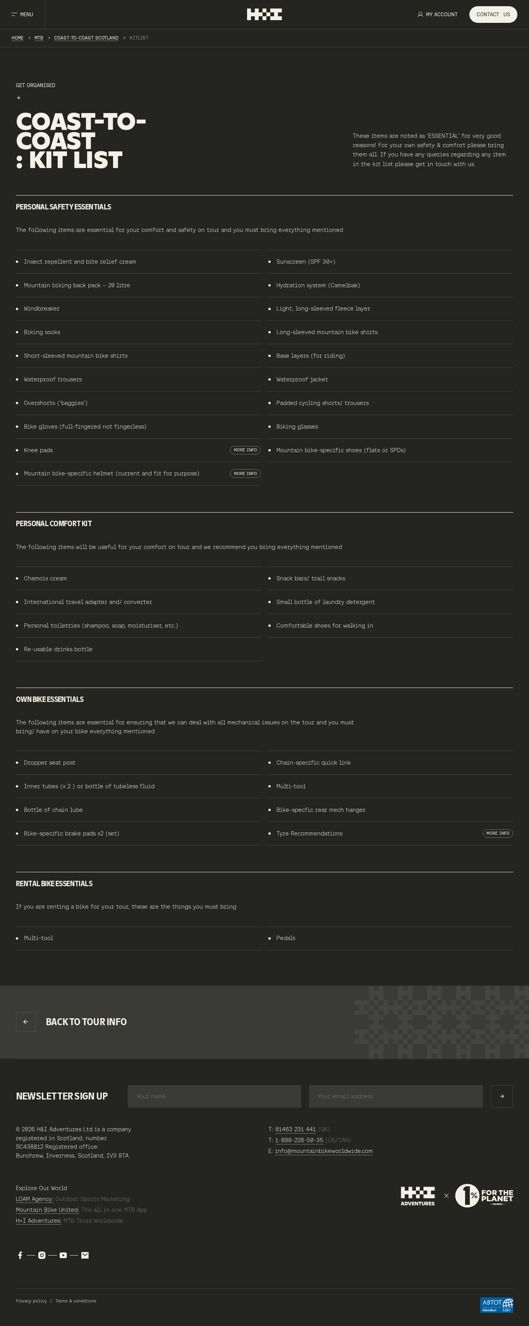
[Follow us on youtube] (63, 1255)
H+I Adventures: (39, 1220)
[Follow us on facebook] (20, 1255)
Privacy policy (31, 1301)
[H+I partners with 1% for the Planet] (457, 1196)
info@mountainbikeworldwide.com (324, 1151)
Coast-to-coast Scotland (86, 37)
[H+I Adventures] (264, 14)
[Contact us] (85, 1255)
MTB (38, 37)
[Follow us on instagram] (42, 1255)
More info (245, 450)
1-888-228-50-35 (299, 1140)
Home (18, 37)
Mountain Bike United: (47, 1209)
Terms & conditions (75, 1301)
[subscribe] (502, 1096)
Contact (493, 14)
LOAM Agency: (34, 1199)
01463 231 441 (295, 1129)
